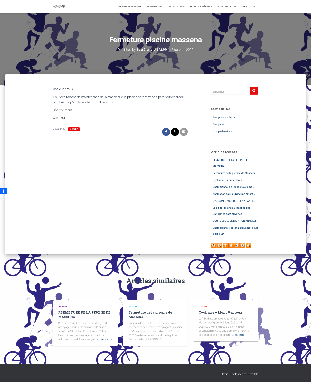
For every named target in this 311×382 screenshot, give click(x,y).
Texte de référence (201, 6)
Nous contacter (226, 6)
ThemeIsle (252, 374)
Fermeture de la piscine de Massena (234, 173)
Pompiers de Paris (224, 117)
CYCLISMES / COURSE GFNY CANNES (234, 201)
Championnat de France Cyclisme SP (234, 187)
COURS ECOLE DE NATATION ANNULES (235, 220)
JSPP (244, 6)
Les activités (175, 6)
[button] (183, 6)
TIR (253, 6)
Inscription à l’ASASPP (129, 6)
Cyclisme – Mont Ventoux (227, 180)
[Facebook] (3, 191)
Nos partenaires (222, 131)
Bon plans (218, 124)
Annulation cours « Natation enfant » (234, 194)
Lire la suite (106, 339)
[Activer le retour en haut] (303, 374)
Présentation (154, 6)
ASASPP (74, 129)
